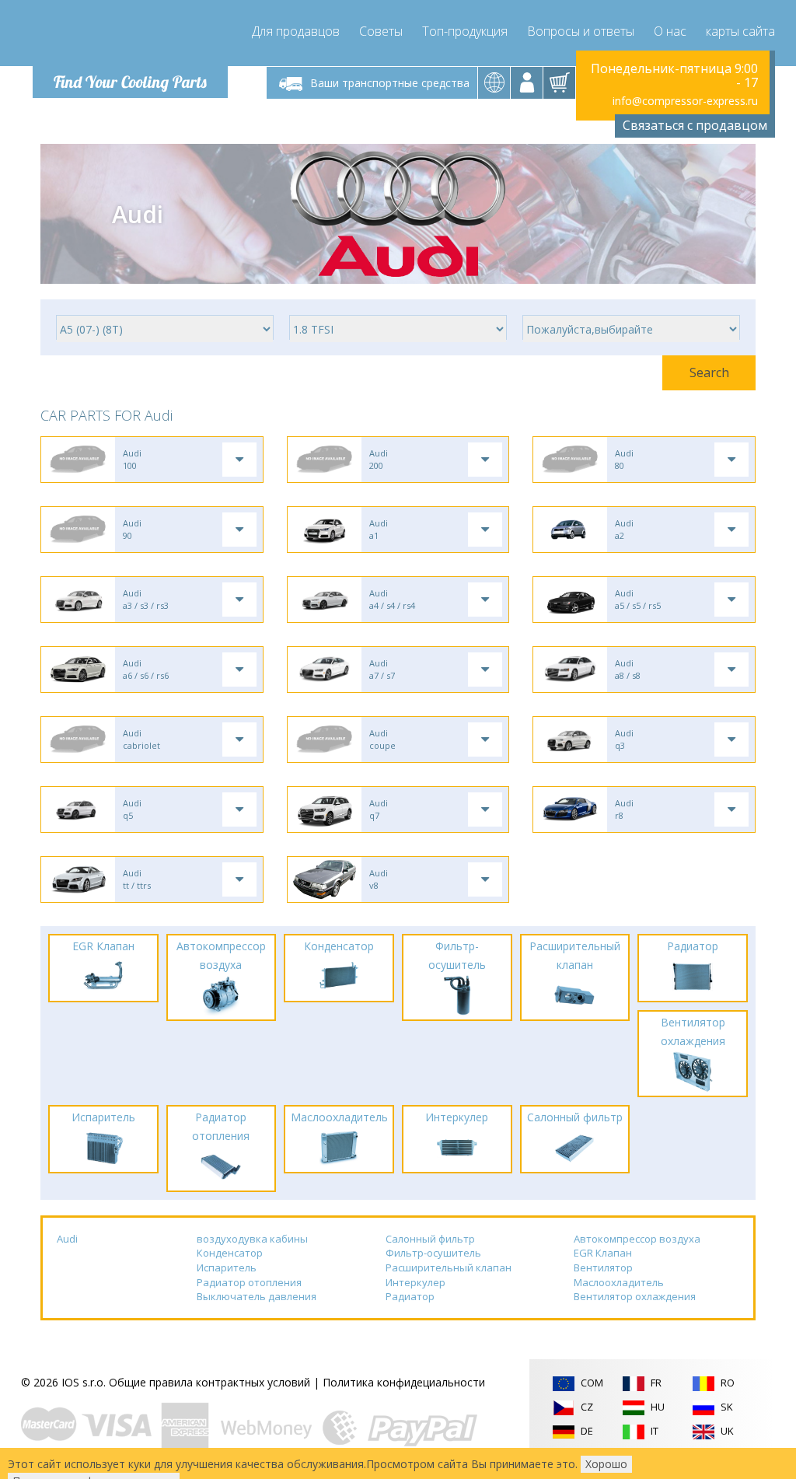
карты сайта (740, 31)
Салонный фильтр (430, 1239)
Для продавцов (296, 31)
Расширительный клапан (448, 1267)
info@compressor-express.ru (685, 100)
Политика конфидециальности (404, 1382)
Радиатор (410, 1296)
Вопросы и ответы (580, 31)
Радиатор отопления (249, 1282)
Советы (381, 31)
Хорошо (606, 1463)
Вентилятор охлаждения (635, 1296)
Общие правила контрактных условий (209, 1382)
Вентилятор (603, 1267)
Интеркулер (415, 1282)
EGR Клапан (603, 1253)
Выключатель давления (256, 1296)
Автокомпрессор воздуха (637, 1239)
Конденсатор (230, 1253)
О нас (670, 31)
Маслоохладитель (619, 1282)
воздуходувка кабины (252, 1239)
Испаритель (227, 1267)
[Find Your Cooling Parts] (125, 36)
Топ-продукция (465, 31)
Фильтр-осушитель (433, 1253)
